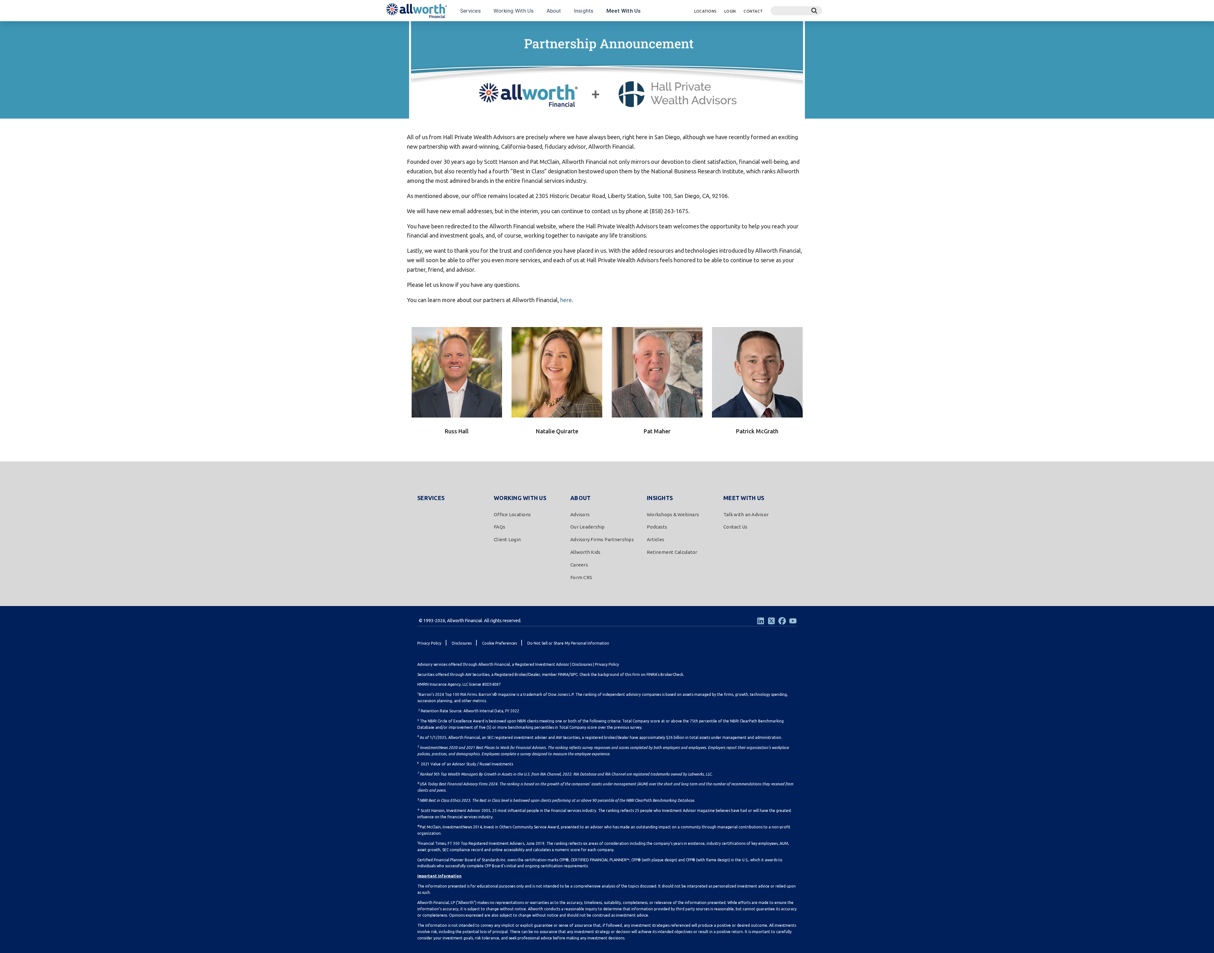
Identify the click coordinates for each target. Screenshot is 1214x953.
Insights (584, 11)
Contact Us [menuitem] (735, 526)
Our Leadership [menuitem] (587, 526)
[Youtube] (793, 621)
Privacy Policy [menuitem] (429, 643)
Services (470, 11)
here (566, 300)
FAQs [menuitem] (499, 526)
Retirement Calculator (522, 29)
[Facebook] (782, 621)
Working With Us (514, 11)
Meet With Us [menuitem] (743, 498)
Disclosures (582, 664)
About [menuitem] (580, 498)
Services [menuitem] (431, 498)
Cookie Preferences (499, 643)
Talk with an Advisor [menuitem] (746, 514)
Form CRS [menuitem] (581, 577)
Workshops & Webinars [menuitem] (673, 514)
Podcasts (455, 29)
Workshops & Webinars (413, 29)
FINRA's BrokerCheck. (665, 674)
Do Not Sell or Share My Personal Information (568, 643)
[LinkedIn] (760, 621)
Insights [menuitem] (660, 498)
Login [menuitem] (730, 11)
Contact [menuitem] (753, 11)
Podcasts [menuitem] (657, 526)
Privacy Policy (607, 664)
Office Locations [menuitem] (512, 514)
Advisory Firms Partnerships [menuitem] (602, 539)
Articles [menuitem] (655, 539)
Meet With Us (623, 11)
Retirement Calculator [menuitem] (672, 552)
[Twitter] (771, 621)
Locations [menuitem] (705, 11)
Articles (482, 29)
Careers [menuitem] (579, 564)
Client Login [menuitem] (507, 539)
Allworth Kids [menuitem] (585, 552)
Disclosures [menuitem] (462, 643)
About (554, 11)
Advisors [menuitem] (580, 514)
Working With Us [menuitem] (520, 498)
